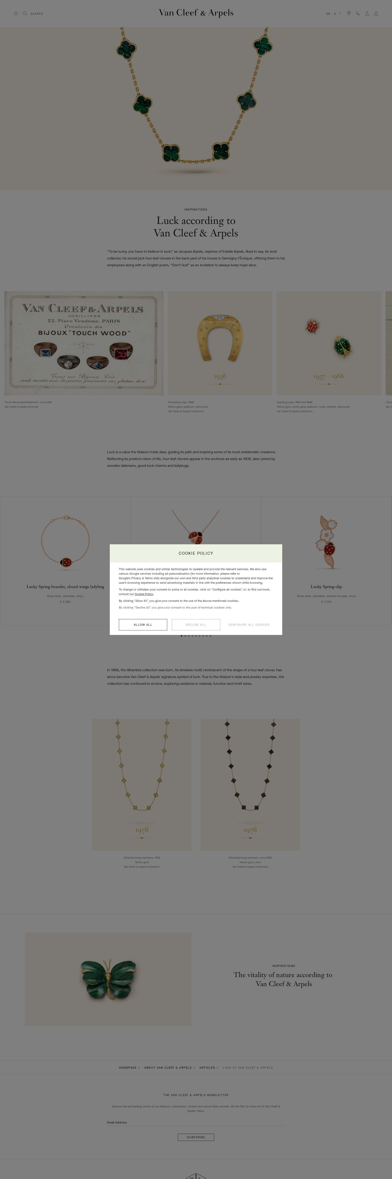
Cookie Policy (144, 594)
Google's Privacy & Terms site (138, 578)
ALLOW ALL (143, 625)
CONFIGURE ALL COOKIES (249, 625)
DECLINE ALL (196, 625)
